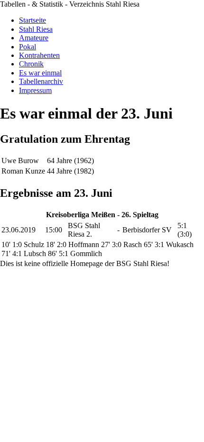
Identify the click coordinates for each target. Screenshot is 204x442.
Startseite (32, 20)
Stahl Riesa (36, 29)
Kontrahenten (39, 55)
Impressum (35, 90)
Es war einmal (40, 73)
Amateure (33, 38)
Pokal (27, 47)
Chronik (31, 64)
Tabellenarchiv (41, 81)
